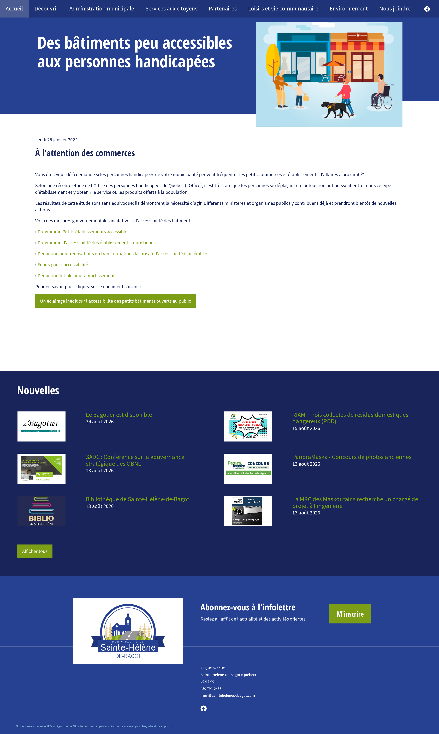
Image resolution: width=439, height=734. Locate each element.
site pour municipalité (92, 726)
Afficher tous (35, 551)
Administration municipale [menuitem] (101, 8)
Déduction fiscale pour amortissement (76, 275)
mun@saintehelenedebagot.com (227, 695)
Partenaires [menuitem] (223, 8)
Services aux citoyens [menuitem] (171, 8)
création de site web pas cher (127, 726)
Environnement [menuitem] (349, 8)
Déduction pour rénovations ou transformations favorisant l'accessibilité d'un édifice (122, 253)
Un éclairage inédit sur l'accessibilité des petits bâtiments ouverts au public (115, 301)
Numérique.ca (25, 726)
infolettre (154, 726)
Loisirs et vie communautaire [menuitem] (283, 8)
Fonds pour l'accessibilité (63, 264)
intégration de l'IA (64, 726)
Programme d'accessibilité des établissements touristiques (97, 242)
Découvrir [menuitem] (46, 8)
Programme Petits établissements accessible (82, 231)
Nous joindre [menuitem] (395, 8)
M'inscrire (350, 614)
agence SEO (44, 726)
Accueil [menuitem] (14, 8)
